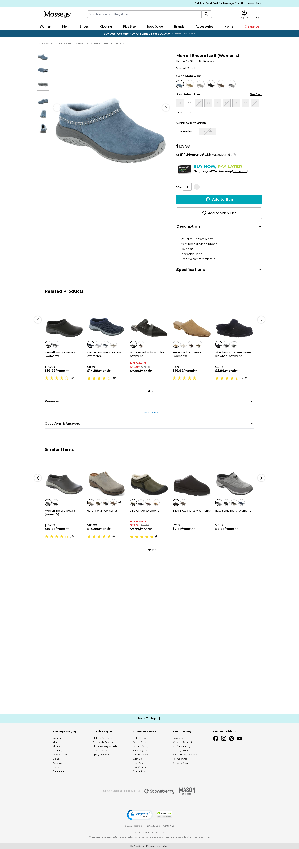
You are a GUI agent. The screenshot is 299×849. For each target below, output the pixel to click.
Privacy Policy (180, 750)
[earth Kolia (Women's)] (106, 476)
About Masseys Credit (105, 746)
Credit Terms (100, 750)
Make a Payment (102, 738)
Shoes (84, 26)
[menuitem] (45, 26)
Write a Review (149, 412)
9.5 (245, 103)
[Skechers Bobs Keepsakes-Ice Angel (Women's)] (234, 318)
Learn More (254, 3)
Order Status (140, 742)
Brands (179, 26)
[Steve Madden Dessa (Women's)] (192, 318)
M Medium (186, 131)
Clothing (106, 26)
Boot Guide (155, 26)
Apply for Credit (101, 754)
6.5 (189, 103)
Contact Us (139, 771)
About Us (178, 738)
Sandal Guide (60, 754)
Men (65, 26)
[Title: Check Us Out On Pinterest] (231, 738)
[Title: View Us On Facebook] (215, 738)
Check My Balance (103, 742)
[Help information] (234, 154)
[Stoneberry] (159, 791)
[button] (140, 815)
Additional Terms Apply (183, 34)
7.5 (208, 103)
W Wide (207, 131)
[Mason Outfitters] (187, 791)
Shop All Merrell (185, 68)
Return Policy (140, 754)
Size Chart (256, 94)
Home (229, 26)
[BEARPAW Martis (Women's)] (192, 476)
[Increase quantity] (197, 187)
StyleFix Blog (180, 762)
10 (254, 103)
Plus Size (129, 26)
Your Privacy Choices (185, 754)
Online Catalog (181, 746)
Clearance (252, 26)
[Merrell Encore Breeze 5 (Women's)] (106, 318)
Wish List (137, 758)
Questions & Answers (62, 424)
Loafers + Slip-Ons (83, 43)
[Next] (165, 107)
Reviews (52, 401)
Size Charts (139, 767)
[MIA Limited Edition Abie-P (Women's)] (149, 318)
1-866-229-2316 (152, 825)
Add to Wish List (222, 213)
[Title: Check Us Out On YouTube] (239, 738)
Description (188, 226)
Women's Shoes (63, 43)
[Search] (207, 14)
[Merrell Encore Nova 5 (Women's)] (64, 318)
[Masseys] (57, 14)
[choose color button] (179, 84)
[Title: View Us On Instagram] (223, 738)
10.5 (180, 112)
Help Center (140, 738)
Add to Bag (222, 199)
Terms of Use (180, 758)
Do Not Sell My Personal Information (149, 846)
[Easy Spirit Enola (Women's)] (234, 476)
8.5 (227, 103)
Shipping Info (140, 750)
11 (190, 112)
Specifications (190, 269)
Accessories (204, 26)
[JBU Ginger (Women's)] (149, 476)
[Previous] (57, 107)
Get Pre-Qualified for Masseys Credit (218, 3)
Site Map (138, 762)
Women (45, 26)
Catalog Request (182, 742)
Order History (140, 746)
